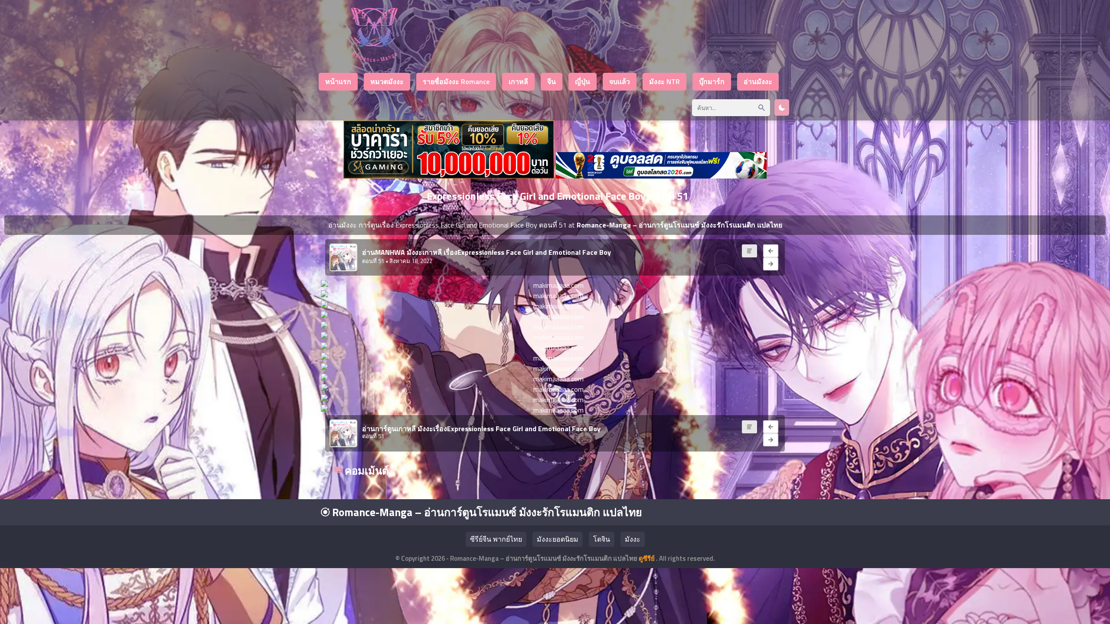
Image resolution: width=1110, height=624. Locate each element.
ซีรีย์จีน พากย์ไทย (496, 539)
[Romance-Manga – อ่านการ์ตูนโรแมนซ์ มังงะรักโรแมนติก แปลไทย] (374, 59)
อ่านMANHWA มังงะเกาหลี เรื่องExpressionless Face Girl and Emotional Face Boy (486, 252)
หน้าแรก (338, 81)
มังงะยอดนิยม (557, 539)
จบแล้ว (619, 81)
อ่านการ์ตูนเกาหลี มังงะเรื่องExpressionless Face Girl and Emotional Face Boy (481, 428)
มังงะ (632, 539)
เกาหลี (518, 81)
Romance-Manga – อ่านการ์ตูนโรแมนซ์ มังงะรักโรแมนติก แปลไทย (486, 512)
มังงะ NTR (664, 81)
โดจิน (601, 539)
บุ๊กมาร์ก (712, 81)
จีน (551, 81)
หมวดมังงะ (387, 81)
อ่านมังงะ (758, 81)
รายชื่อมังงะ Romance (456, 81)
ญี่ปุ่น (582, 81)
